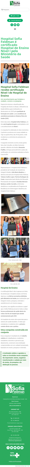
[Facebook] (15, 24)
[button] (15, 29)
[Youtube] (15, 447)
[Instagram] (11, 24)
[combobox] (15, 9)
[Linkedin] (18, 24)
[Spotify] (21, 447)
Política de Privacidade (15, 461)
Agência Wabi (26, 466)
